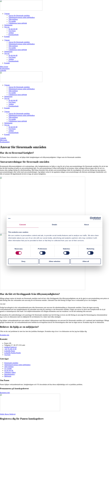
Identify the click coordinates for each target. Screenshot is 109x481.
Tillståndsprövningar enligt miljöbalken (22, 17)
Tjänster (7, 14)
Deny (23, 261)
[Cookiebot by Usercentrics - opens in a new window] (91, 218)
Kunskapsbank (14, 35)
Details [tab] (54, 224)
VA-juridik (12, 21)
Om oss (6, 27)
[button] (54, 304)
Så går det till (13, 29)
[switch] (42, 253)
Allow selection (54, 261)
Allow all (85, 261)
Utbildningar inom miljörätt (18, 23)
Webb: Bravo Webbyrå (7, 414)
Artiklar (11, 33)
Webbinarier (8, 25)
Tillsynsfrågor (13, 19)
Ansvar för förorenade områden (19, 15)
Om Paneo (12, 31)
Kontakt (7, 36)
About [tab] (86, 224)
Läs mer (2, 304)
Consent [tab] (22, 224)
